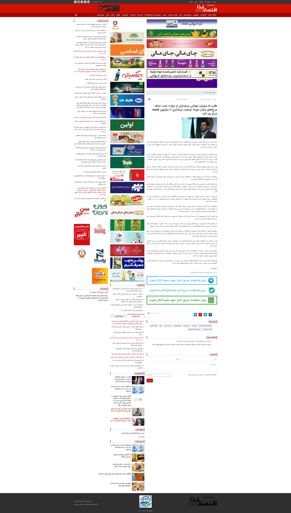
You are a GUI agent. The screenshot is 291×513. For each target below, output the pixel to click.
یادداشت (132, 15)
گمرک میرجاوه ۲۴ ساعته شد (97, 75)
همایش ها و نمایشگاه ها (153, 15)
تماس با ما (207, 2)
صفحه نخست (212, 15)
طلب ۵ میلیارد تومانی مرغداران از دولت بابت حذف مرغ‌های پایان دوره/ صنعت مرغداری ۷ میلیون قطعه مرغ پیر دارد (184, 109)
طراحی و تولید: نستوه (143, 511)
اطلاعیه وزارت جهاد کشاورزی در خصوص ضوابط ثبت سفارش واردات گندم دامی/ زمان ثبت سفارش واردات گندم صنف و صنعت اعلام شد (121, 401)
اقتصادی (203, 15)
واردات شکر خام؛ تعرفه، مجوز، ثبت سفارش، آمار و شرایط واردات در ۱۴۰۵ (91, 112)
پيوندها (201, 2)
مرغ (161, 326)
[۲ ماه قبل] (138, 458)
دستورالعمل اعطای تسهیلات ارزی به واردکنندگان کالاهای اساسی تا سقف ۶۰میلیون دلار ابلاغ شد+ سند (90, 70)
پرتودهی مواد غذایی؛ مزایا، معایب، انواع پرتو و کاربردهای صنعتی (129, 349)
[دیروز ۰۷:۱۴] (138, 421)
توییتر (81, 1)
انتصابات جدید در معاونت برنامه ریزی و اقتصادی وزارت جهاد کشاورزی (126, 306)
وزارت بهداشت (207, 329)
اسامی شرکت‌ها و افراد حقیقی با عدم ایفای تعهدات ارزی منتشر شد (91, 155)
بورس (164, 15)
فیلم (107, 15)
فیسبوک (85, 1)
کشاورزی (196, 15)
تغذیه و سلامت (173, 15)
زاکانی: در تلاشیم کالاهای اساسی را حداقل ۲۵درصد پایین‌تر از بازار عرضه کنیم (123, 379)
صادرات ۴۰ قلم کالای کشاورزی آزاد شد (95, 172)
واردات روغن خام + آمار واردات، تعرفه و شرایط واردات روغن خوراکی (90, 183)
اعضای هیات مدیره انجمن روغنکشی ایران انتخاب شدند (128, 333)
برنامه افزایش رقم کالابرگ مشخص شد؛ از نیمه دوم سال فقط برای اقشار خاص (91, 88)
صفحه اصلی (211, 92)
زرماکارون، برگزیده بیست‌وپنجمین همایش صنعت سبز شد (90, 199)
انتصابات (140, 285)
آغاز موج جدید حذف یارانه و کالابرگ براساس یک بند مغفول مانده (127, 361)
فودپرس (204, 8)
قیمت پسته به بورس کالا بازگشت (96, 83)
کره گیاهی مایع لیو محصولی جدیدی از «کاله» (122, 455)
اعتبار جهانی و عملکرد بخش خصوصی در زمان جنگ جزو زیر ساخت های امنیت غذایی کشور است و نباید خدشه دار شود (90, 129)
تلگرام (78, 1)
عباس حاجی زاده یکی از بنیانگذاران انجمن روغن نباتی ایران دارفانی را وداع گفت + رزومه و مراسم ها (126, 322)
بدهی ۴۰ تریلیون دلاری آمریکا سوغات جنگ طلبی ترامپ (91, 167)
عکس (112, 15)
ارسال (149, 380)
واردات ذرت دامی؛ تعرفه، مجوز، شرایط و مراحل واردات (90, 93)
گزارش (118, 15)
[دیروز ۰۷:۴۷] (138, 399)
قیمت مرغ (168, 326)
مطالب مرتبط (211, 337)
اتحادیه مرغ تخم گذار (205, 326)
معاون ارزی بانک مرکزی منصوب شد (131, 310)
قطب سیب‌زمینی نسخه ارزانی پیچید (95, 79)
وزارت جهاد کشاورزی (194, 329)
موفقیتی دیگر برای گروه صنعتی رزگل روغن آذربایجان (114, 474)
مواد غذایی (154, 326)
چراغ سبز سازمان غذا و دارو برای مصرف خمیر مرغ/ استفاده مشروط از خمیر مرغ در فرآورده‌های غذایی (181, 344)
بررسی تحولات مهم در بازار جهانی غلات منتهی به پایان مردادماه (90, 98)
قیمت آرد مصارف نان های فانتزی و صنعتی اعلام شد (127, 354)
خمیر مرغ (186, 326)
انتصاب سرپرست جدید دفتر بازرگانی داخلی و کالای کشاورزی (127, 295)
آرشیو (196, 2)
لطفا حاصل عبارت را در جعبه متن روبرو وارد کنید (202, 375)
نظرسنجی (125, 15)
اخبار (205, 92)
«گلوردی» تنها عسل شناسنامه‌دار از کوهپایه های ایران (120, 484)
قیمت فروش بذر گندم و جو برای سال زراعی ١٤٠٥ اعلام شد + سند (126, 339)
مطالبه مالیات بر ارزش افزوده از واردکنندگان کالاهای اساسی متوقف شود (91, 136)
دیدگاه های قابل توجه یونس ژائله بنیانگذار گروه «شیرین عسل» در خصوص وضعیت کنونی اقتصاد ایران (90, 142)
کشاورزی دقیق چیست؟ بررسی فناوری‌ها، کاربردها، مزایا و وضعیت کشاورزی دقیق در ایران (91, 37)
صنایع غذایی (187, 15)
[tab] (135, 316)
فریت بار (141, 436)
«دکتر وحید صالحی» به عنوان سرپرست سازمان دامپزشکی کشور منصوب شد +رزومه (128, 300)
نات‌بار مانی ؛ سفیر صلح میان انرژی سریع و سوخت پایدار (122, 465)
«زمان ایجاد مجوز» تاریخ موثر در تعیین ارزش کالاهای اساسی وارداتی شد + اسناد (90, 149)
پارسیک (194, 326)
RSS (88, 1)
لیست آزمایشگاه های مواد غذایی (132, 433)
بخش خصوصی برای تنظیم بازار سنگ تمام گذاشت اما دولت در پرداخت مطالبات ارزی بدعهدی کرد (90, 161)
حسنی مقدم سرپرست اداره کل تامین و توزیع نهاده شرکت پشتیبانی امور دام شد (127, 290)
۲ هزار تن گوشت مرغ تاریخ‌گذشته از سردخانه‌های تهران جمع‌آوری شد (90, 177)
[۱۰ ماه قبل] (138, 477)
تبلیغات (191, 2)
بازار (180, 15)
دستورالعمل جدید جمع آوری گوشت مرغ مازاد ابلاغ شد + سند (120, 419)
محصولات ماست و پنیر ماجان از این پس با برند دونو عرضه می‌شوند (121, 388)
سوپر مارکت (100, 15)
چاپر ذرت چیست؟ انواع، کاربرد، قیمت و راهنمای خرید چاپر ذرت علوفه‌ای (90, 64)
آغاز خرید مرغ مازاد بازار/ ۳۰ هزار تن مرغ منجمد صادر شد (193, 341)
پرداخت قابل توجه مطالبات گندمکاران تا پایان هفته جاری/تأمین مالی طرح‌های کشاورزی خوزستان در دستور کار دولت (92, 298)
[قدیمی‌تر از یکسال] (138, 486)
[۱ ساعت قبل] (138, 380)
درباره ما (214, 2)
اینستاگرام (75, 1)
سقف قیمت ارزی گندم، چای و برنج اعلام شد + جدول (126, 357)
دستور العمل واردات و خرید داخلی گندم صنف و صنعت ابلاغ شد (126, 367)
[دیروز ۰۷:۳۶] (138, 412)
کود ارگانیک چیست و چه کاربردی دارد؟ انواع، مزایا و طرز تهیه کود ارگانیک (127, 344)
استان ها (140, 15)
